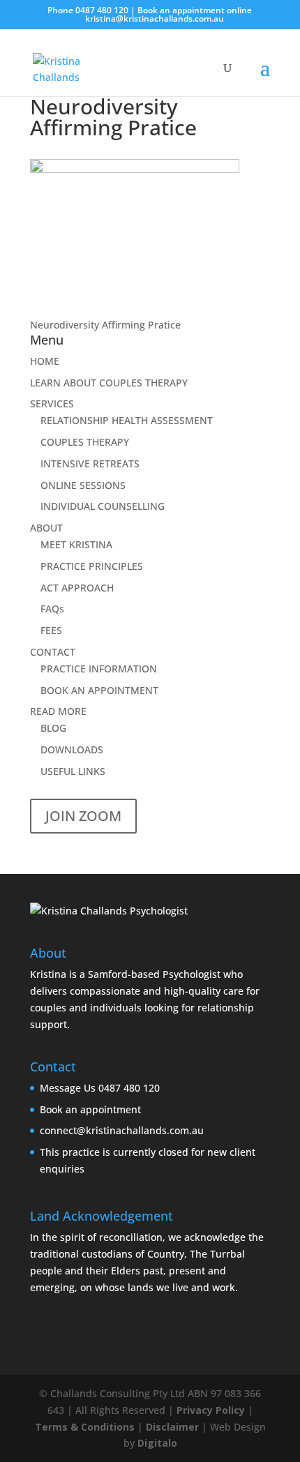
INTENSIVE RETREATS (90, 463)
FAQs (52, 608)
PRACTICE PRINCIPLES (91, 566)
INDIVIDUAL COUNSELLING (102, 506)
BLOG (53, 727)
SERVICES (52, 403)
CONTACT (52, 651)
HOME (44, 361)
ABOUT (46, 527)
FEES (51, 630)
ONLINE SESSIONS (83, 485)
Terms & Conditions (85, 1426)
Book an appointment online (194, 10)
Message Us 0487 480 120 (100, 1087)
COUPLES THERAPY (84, 442)
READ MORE (58, 711)
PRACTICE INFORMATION (98, 668)
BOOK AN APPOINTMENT (99, 690)
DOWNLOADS (71, 749)
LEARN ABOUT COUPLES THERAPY (109, 382)
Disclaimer (172, 1426)
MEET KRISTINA (76, 544)
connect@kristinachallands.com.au (122, 1130)
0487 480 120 (101, 10)
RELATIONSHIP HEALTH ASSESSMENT (126, 420)
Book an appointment (90, 1109)
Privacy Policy (211, 1410)
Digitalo (157, 1442)
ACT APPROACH (77, 587)
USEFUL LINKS (72, 771)
